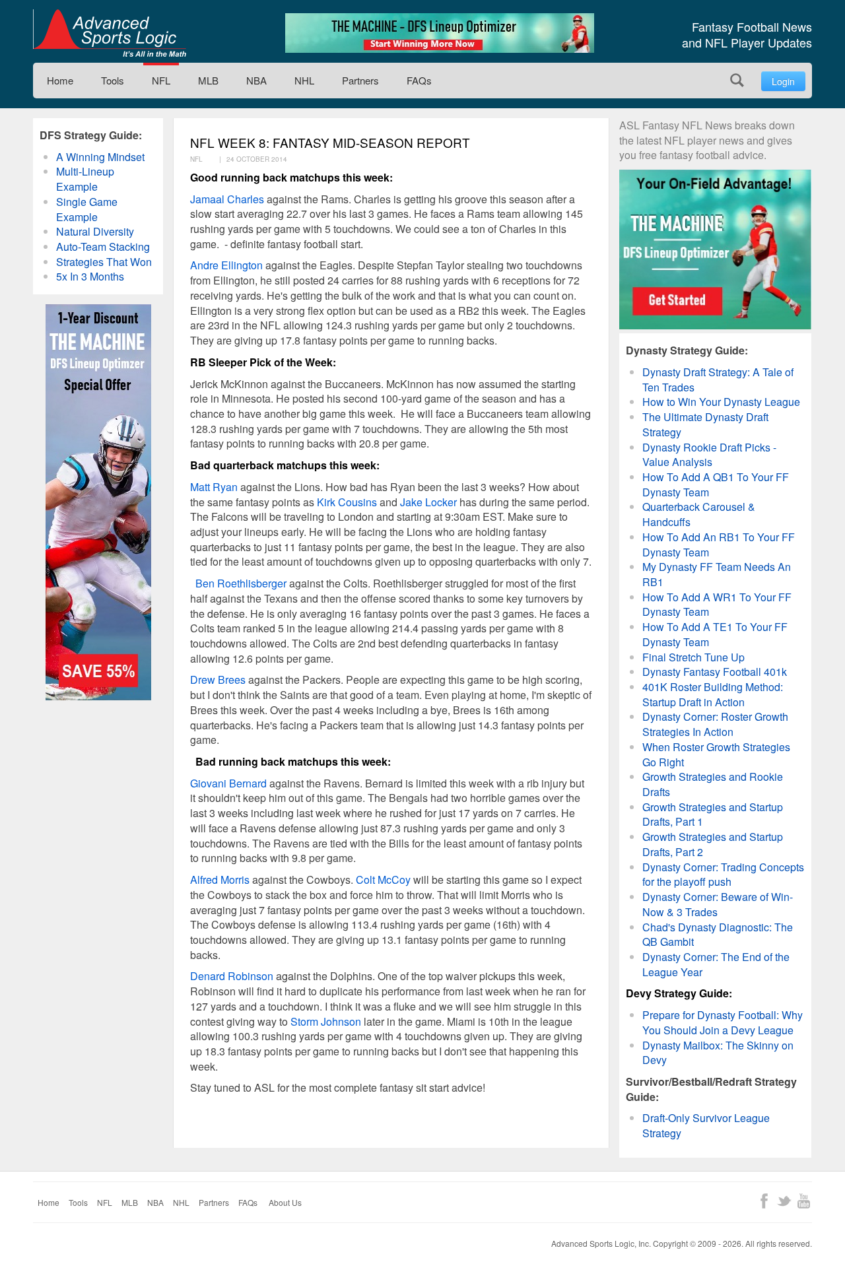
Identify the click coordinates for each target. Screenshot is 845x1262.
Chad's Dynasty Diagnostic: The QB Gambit (717, 934)
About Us (285, 1202)
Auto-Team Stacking (103, 246)
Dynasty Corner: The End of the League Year (716, 964)
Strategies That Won (104, 261)
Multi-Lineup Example (85, 179)
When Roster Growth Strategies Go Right (716, 754)
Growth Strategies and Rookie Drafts (712, 784)
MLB (208, 80)
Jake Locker (428, 502)
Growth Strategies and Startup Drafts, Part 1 (712, 814)
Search (737, 80)
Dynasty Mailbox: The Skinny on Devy (718, 1053)
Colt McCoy (383, 879)
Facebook (764, 1201)
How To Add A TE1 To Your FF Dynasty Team (715, 634)
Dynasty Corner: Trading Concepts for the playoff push (723, 874)
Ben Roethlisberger (241, 583)
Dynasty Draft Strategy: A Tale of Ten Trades (718, 379)
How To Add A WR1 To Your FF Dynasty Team (717, 604)
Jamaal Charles (227, 199)
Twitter (784, 1201)
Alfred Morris (220, 879)
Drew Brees (218, 679)
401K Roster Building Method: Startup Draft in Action (712, 694)
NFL (161, 80)
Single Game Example (87, 209)
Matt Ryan (214, 486)
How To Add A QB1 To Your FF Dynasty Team (715, 484)
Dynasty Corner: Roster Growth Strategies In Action (715, 724)
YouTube (803, 1201)
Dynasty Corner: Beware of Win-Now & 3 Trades (717, 904)
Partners (360, 80)
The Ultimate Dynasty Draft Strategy (705, 424)
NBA (256, 80)
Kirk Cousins (347, 502)
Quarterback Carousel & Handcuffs (698, 514)
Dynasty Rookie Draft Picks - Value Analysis (709, 455)
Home (60, 80)
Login (783, 81)
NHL (304, 80)
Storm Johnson (325, 1021)
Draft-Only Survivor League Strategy (706, 1125)
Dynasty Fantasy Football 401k (714, 671)
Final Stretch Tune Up (693, 657)
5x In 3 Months (90, 276)
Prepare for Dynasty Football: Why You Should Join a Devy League (722, 1022)
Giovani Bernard (228, 783)
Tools (112, 80)
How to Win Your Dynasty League (721, 401)
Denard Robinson (231, 975)
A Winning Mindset (100, 156)
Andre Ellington (226, 265)
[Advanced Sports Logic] (109, 33)
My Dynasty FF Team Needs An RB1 (716, 574)
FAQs (419, 80)
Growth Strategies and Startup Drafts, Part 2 (712, 844)
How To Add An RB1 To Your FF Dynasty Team (718, 544)
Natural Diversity (95, 231)
